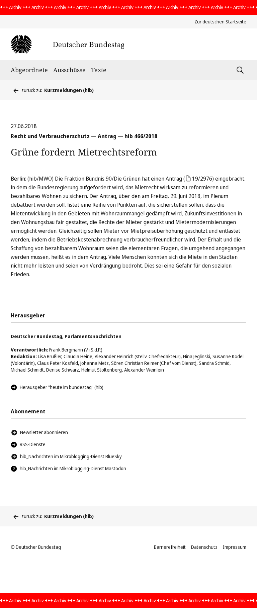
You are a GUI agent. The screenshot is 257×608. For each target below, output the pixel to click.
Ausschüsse (69, 70)
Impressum (234, 547)
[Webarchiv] (67, 44)
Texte (98, 70)
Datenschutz (204, 547)
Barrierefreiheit (170, 547)
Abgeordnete (29, 70)
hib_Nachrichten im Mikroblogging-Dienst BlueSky (71, 456)
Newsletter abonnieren (44, 432)
